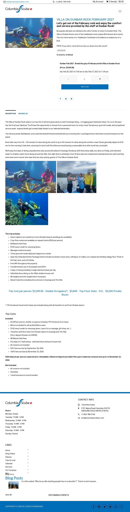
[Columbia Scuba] (18, 8)
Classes (8, 457)
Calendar (9, 464)
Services (8, 467)
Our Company (10, 470)
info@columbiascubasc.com (17, 2)
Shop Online (10, 454)
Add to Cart (85, 87)
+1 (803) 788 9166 (63, 2)
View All (8, 495)
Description (10, 113)
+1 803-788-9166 (88, 414)
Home (7, 450)
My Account (98, 2)
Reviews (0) (23, 113)
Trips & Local (10, 460)
